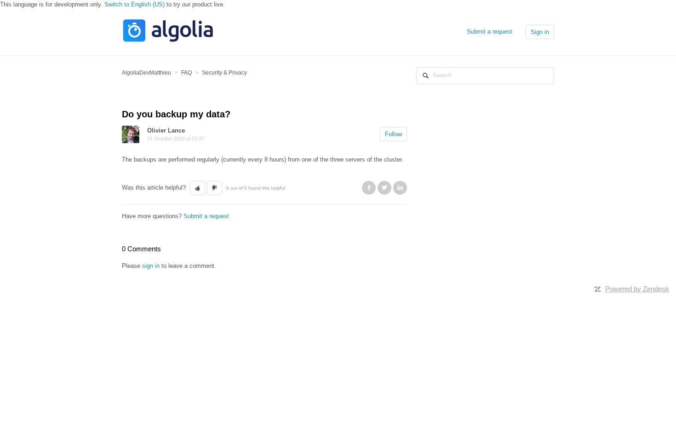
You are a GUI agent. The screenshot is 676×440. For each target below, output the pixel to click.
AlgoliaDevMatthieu (146, 72)
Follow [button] (393, 134)
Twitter (384, 188)
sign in (151, 265)
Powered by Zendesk (637, 289)
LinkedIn (400, 188)
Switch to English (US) (134, 4)
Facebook (369, 188)
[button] (197, 188)
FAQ (186, 72)
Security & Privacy (224, 72)
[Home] (168, 40)
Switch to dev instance (152, 274)
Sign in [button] (540, 32)
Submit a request (489, 31)
